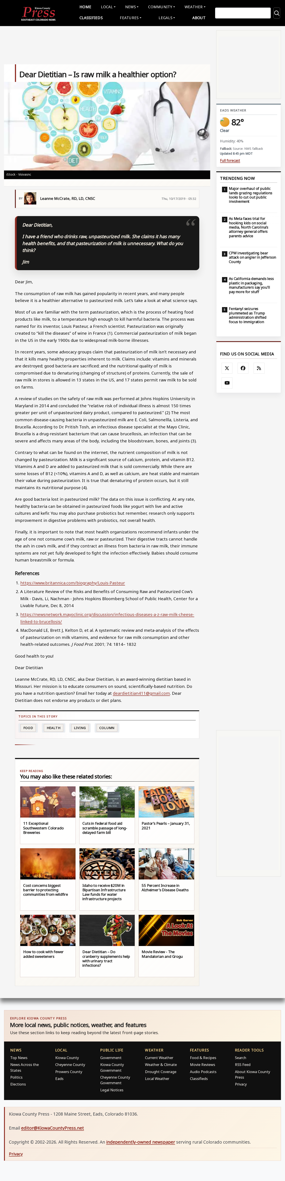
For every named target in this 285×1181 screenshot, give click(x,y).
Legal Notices (111, 1089)
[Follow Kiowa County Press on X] (227, 368)
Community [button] (160, 6)
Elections (18, 1084)
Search (240, 1057)
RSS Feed (242, 1064)
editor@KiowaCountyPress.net (52, 1128)
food (28, 728)
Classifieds (91, 17)
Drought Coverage (160, 1071)
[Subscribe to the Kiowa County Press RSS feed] (259, 368)
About (199, 17)
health (54, 728)
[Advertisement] (248, 561)
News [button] (130, 6)
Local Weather (157, 1078)
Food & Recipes (203, 1057)
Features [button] (129, 17)
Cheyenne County (70, 1064)
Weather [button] (194, 6)
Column (106, 728)
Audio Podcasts (203, 1071)
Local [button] (107, 6)
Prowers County (68, 1071)
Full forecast (230, 160)
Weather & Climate (161, 1064)
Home (85, 6)
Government (111, 1057)
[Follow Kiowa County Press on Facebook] (243, 368)
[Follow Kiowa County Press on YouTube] (227, 383)
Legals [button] (165, 17)
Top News (18, 1057)
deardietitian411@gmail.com (141, 693)
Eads (59, 1078)
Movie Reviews (202, 1064)
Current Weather (159, 1057)
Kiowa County (67, 1057)
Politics (16, 1077)
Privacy (241, 1084)
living (80, 728)
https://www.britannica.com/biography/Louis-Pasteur (72, 582)
